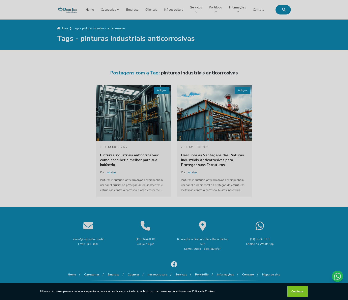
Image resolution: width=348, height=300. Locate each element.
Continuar (297, 291)
